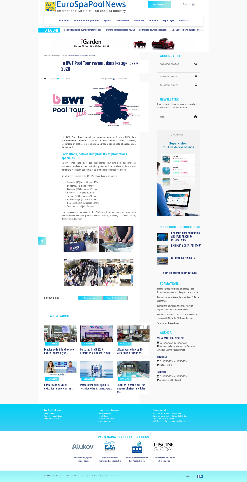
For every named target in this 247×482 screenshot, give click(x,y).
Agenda (107, 20)
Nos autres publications (53, 416)
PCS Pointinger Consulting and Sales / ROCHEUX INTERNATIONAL (185, 236)
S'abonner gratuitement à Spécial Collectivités (170, 416)
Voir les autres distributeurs (180, 273)
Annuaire (153, 20)
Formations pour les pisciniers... (153, 29)
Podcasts (184, 20)
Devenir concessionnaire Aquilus (120, 29)
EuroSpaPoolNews (105, 413)
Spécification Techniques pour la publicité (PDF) (170, 421)
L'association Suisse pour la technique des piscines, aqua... (96, 386)
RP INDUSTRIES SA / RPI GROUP (186, 245)
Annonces (139, 20)
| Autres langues (121, 79)
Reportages (168, 20)
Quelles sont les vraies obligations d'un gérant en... (58, 386)
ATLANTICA (162, 356)
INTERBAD (161, 371)
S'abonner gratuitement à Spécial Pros (167, 413)
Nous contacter (50, 413)
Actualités (64, 20)
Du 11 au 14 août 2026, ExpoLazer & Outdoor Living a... (96, 351)
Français (187, 4)
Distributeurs (122, 20)
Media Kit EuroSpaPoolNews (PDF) (166, 419)
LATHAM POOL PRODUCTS (183, 257)
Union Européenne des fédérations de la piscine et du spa (110, 461)
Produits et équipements (86, 20)
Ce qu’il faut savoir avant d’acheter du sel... (83, 29)
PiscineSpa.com (104, 421)
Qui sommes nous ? (51, 419)
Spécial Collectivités (106, 419)
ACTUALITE (52, 344)
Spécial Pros (103, 416)
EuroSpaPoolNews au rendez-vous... (188, 29)
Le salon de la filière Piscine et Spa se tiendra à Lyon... (59, 351)
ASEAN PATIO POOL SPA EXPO (170, 338)
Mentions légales (99, 476)
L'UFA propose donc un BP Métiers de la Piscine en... (130, 351)
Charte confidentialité (112, 476)
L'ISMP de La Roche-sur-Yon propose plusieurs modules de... (131, 388)
